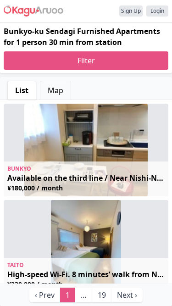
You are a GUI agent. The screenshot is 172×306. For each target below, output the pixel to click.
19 (102, 295)
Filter (86, 61)
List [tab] (21, 90)
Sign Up (131, 11)
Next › (127, 295)
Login (157, 11)
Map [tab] (55, 90)
